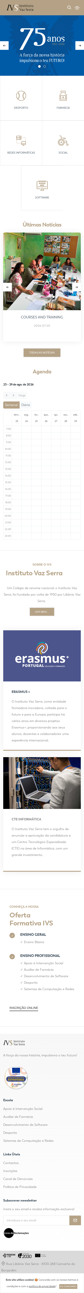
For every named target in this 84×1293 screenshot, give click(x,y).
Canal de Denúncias (18, 1179)
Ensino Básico (34, 942)
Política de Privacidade (20, 1187)
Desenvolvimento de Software (46, 976)
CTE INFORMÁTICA (26, 819)
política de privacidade (42, 1286)
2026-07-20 (42, 325)
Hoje (22, 395)
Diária (25, 405)
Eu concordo (68, 1286)
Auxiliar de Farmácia (39, 970)
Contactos (11, 1163)
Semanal (11, 405)
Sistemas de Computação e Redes (49, 989)
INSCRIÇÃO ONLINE (23, 1008)
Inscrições (10, 1171)
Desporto (31, 983)
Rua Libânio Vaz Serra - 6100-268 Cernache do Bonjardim (38, 1267)
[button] (39, 66)
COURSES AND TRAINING (42, 317)
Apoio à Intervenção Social (43, 963)
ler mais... (42, 611)
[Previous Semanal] (6, 395)
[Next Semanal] (13, 395)
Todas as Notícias (42, 352)
